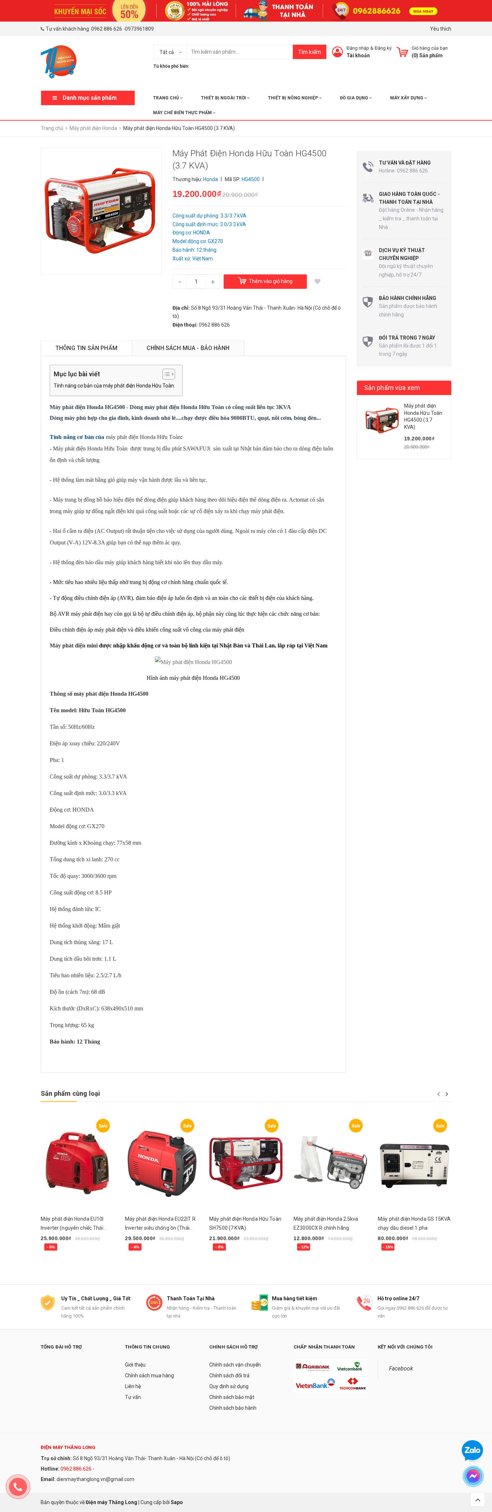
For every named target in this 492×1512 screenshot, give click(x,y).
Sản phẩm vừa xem (392, 387)
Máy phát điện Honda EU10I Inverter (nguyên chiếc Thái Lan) (72, 1228)
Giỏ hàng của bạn (430, 48)
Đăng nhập (357, 48)
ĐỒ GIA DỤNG (354, 97)
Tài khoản (358, 55)
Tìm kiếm (309, 52)
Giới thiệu (135, 1365)
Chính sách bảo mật (231, 1397)
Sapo (177, 1502)
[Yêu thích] (317, 281)
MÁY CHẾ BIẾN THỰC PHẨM (183, 112)
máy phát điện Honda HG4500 (111, 694)
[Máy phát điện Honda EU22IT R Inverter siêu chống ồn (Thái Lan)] (161, 1163)
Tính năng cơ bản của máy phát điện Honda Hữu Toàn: (114, 386)
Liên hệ (133, 1386)
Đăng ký (383, 48)
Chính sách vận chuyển (235, 1365)
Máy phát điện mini (74, 645)
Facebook (401, 1368)
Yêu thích (440, 29)
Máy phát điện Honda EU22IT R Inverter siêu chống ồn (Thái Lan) (160, 1228)
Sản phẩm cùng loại (70, 1093)
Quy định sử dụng (229, 1386)
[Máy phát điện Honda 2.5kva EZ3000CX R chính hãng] (330, 1163)
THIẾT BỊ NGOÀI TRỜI (224, 97)
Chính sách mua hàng (149, 1375)
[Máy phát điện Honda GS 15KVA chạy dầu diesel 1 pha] (414, 1163)
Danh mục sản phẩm (90, 97)
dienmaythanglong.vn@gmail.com (95, 1479)
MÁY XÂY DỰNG (407, 97)
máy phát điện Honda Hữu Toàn (142, 437)
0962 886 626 (106, 29)
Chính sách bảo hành (232, 1408)
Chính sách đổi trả (229, 1375)
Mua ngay (56, 1257)
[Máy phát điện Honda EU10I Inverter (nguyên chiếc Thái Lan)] (77, 1163)
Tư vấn (133, 1397)
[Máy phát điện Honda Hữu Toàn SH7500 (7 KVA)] (246, 1163)
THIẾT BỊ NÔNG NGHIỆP (293, 97)
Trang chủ (166, 97)
